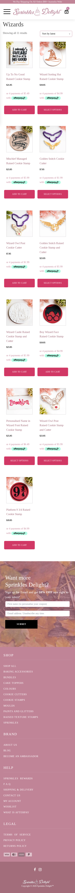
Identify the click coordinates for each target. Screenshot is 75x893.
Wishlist (10, 806)
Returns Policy (15, 846)
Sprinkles (10, 722)
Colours (9, 689)
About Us (10, 745)
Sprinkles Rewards (18, 778)
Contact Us (11, 795)
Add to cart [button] (19, 110)
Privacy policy (14, 840)
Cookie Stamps (14, 700)
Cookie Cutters (15, 694)
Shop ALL (9, 666)
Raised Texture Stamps (20, 717)
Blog (7, 750)
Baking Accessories (18, 671)
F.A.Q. (7, 784)
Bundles (9, 677)
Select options (53, 110)
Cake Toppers (13, 683)
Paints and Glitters (18, 711)
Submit (21, 624)
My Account (12, 801)
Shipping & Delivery (18, 789)
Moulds (9, 705)
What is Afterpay (16, 812)
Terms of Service (17, 834)
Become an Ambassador (20, 756)
